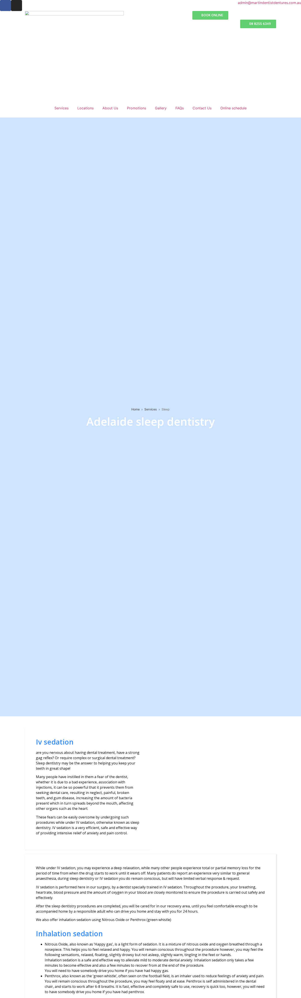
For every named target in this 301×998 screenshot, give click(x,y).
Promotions (136, 108)
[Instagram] (16, 5)
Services (61, 108)
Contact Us (202, 108)
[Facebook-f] (5, 5)
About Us (110, 108)
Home (135, 409)
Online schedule (233, 108)
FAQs (179, 108)
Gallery (161, 108)
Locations (85, 108)
